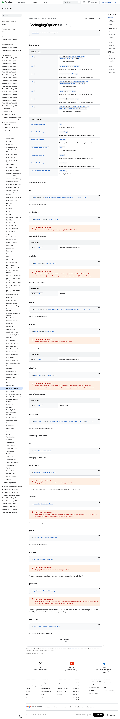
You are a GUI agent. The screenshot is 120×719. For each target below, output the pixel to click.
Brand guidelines (42, 714)
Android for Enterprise (32, 686)
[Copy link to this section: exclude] (37, 256)
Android (28, 683)
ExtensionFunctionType (77, 57)
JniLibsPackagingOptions (67, 83)
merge (61, 91)
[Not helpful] (99, 18)
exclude (62, 74)
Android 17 (76, 683)
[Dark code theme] (99, 31)
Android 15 (76, 688)
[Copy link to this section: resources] (39, 414)
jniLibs (62, 82)
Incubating (35, 33)
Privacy (43, 694)
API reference (7, 9)
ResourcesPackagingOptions (68, 108)
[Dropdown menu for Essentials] (27, 2)
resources (63, 107)
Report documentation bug (110, 686)
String (76, 66)
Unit (32, 57)
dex (61, 57)
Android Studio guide (94, 685)
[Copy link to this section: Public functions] (47, 183)
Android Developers (34, 18)
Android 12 (76, 697)
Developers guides (94, 687)
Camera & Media (46, 691)
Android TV (60, 694)
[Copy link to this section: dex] (34, 191)
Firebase (64, 707)
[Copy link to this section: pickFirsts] (39, 584)
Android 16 (76, 686)
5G (42, 697)
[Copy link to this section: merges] (37, 552)
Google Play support (109, 690)
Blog (27, 697)
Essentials (21, 2)
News (27, 694)
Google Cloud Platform (76, 707)
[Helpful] (96, 18)
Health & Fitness (45, 688)
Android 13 (76, 694)
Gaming (43, 683)
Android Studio (106, 2)
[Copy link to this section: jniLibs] (36, 302)
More (45, 2)
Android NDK (92, 696)
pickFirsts (63, 163)
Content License (74, 649)
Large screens (61, 683)
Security (28, 688)
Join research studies (110, 693)
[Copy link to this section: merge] (36, 324)
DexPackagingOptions (66, 58)
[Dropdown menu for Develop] (39, 2)
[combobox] (72, 2)
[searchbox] (12, 15)
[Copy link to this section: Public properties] (49, 436)
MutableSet (34, 132)
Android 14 (76, 691)
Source (28, 691)
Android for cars (61, 691)
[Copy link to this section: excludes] (38, 497)
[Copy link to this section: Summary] (40, 45)
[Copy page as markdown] (66, 25)
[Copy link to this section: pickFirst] (38, 368)
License (34, 714)
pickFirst (63, 99)
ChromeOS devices (62, 688)
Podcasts (28, 700)
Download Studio (93, 693)
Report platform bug (109, 683)
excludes (63, 139)
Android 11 (76, 700)
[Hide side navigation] (21, 716)
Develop (34, 2)
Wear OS (59, 686)
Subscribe (98, 715)
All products (90, 707)
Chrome (56, 707)
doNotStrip (63, 66)
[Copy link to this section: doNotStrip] (40, 212)
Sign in (116, 2)
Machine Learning (46, 686)
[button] (11, 39)
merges (62, 155)
